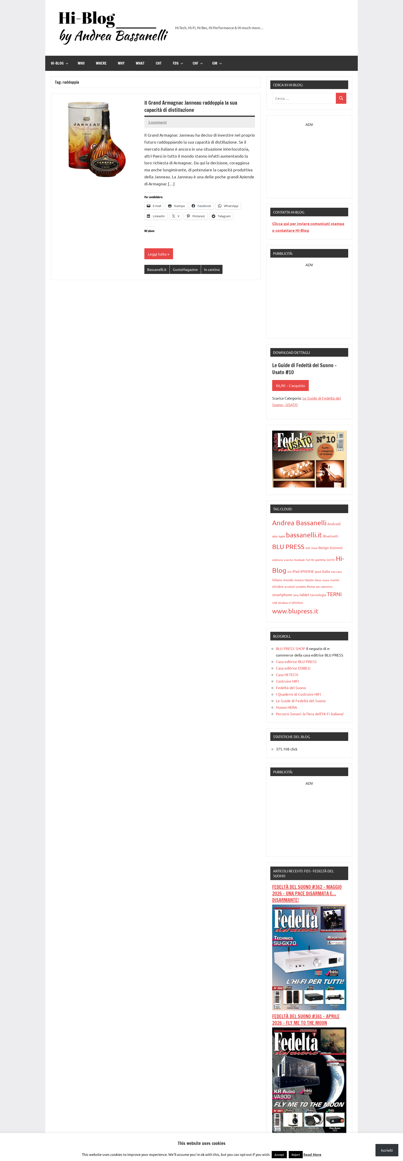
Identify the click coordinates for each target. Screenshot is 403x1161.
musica (299, 580)
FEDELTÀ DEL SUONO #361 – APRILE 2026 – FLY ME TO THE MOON (306, 1019)
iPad (295, 571)
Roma (311, 586)
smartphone (282, 594)
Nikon (318, 580)
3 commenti (157, 122)
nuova (325, 580)
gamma (320, 560)
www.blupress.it (295, 611)
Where (101, 63)
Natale (309, 580)
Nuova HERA (286, 707)
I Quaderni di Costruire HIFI (298, 694)
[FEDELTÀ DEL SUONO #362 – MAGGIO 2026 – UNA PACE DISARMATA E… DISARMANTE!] (309, 1008)
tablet (304, 594)
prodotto (301, 586)
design (323, 547)
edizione (277, 560)
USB (274, 603)
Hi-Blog (57, 63)
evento (288, 560)
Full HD (310, 560)
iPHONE (307, 571)
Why (121, 63)
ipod (318, 572)
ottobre (278, 586)
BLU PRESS (288, 546)
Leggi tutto (157, 254)
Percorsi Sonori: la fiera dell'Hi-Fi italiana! (310, 713)
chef (307, 548)
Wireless (297, 603)
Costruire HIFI (287, 681)
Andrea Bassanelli (299, 523)
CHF (195, 63)
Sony (296, 595)
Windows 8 (284, 603)
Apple (281, 536)
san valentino (324, 586)
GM (214, 63)
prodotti (290, 586)
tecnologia (318, 595)
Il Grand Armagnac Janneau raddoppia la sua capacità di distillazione (190, 106)
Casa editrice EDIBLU (293, 668)
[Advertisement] (309, 157)
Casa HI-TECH (287, 674)
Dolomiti (336, 548)
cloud (314, 548)
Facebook (299, 560)
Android (333, 524)
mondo (288, 580)
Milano (277, 580)
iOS (289, 572)
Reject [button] (296, 1155)
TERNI (334, 594)
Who (81, 63)
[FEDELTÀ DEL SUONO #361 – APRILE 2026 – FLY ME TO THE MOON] (309, 1131)
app (275, 536)
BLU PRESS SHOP (290, 648)
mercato (336, 572)
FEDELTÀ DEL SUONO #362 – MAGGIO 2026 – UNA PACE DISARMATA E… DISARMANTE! (307, 893)
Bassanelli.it (157, 269)
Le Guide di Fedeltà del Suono (301, 700)
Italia (326, 571)
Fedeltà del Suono (291, 687)
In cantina (212, 269)
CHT (159, 63)
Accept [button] (279, 1155)
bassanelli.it (304, 535)
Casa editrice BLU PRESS (296, 661)
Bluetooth (330, 536)
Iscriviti (387, 1150)
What (140, 63)
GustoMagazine (185, 269)
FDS (176, 63)
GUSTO (331, 560)
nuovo (334, 580)
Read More (312, 1154)
